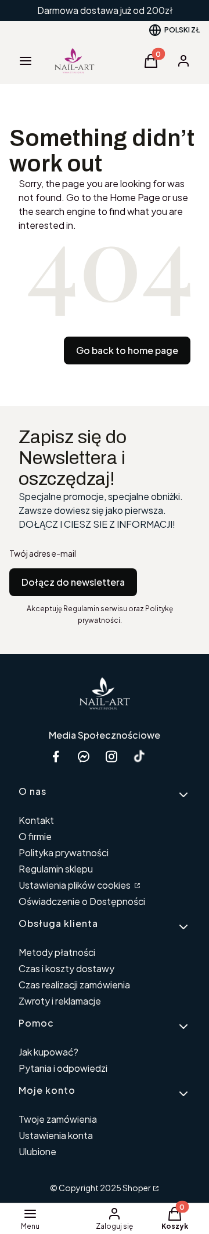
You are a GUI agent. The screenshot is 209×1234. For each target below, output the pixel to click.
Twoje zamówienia (58, 1119)
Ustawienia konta (56, 1135)
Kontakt (36, 820)
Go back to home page (127, 350)
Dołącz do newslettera (73, 582)
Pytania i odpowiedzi (63, 1068)
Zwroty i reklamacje (60, 1001)
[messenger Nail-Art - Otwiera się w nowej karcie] (84, 756)
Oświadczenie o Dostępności (82, 901)
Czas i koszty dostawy (66, 968)
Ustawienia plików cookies (75, 885)
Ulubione (37, 1151)
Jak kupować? (48, 1052)
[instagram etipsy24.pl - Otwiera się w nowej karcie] (111, 756)
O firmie (35, 836)
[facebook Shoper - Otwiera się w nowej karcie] (56, 756)
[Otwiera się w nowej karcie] (139, 756)
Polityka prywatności (64, 852)
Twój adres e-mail (42, 553)
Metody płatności (57, 952)
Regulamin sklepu (56, 869)
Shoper (136, 1187)
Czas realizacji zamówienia (74, 985)
